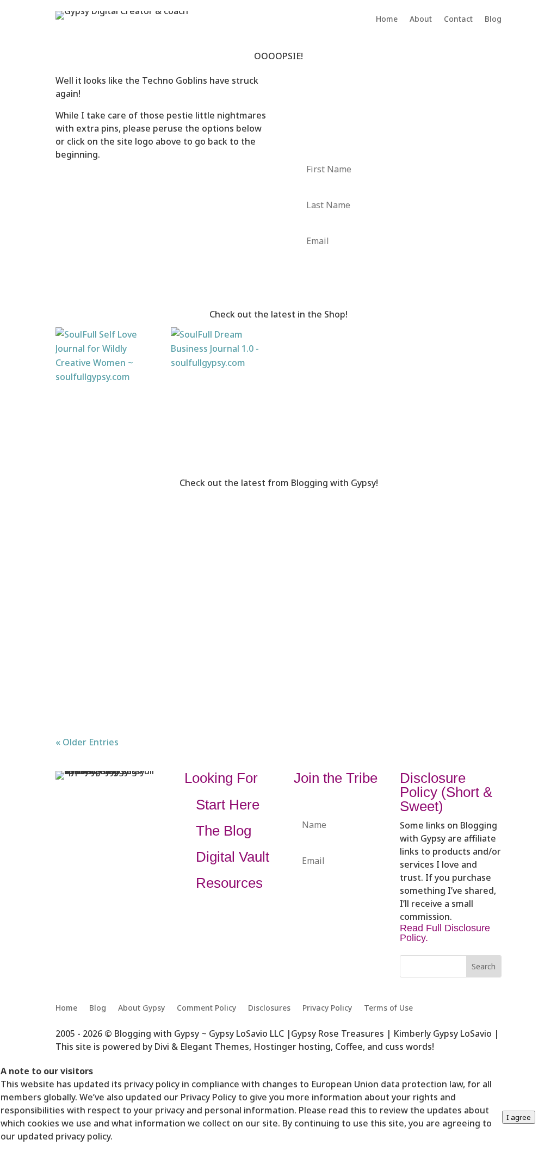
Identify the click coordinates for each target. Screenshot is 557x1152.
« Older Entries (87, 742)
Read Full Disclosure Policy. (445, 933)
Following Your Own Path (131, 611)
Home (387, 19)
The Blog (223, 831)
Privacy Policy (327, 1008)
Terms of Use (388, 1008)
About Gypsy (141, 1008)
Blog (493, 19)
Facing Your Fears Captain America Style (173, 690)
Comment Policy (206, 1008)
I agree (518, 1117)
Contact (458, 19)
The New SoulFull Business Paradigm (164, 531)
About (421, 19)
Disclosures (269, 1008)
